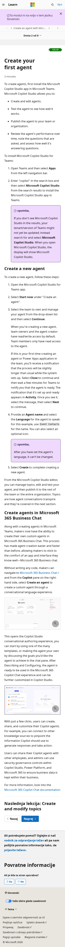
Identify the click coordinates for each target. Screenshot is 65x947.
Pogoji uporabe (11, 937)
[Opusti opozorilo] (61, 13)
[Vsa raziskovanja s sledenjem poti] (7, 28)
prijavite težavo (15, 850)
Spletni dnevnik (36, 922)
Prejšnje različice (12, 922)
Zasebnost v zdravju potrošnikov (21, 932)
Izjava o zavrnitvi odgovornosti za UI (24, 917)
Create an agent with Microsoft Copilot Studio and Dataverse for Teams (30, 28)
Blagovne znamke (35, 937)
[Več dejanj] (58, 28)
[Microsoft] (32, 4)
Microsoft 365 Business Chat (38, 573)
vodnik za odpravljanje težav (24, 840)
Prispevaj (8, 927)
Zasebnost (23, 927)
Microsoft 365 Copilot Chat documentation (32, 790)
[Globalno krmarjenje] (3, 5)
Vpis (59, 4)
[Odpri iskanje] (52, 5)
